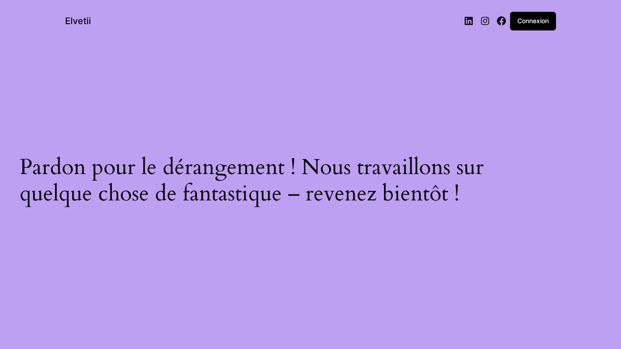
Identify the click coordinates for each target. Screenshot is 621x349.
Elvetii (78, 20)
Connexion (533, 21)
